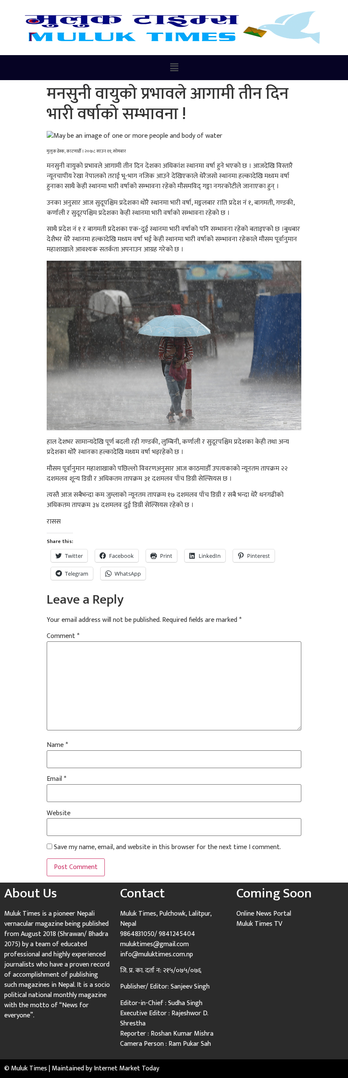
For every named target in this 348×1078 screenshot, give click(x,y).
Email (56, 779)
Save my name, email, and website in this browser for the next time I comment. (167, 847)
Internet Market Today (126, 1068)
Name (57, 745)
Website (58, 813)
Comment (63, 636)
